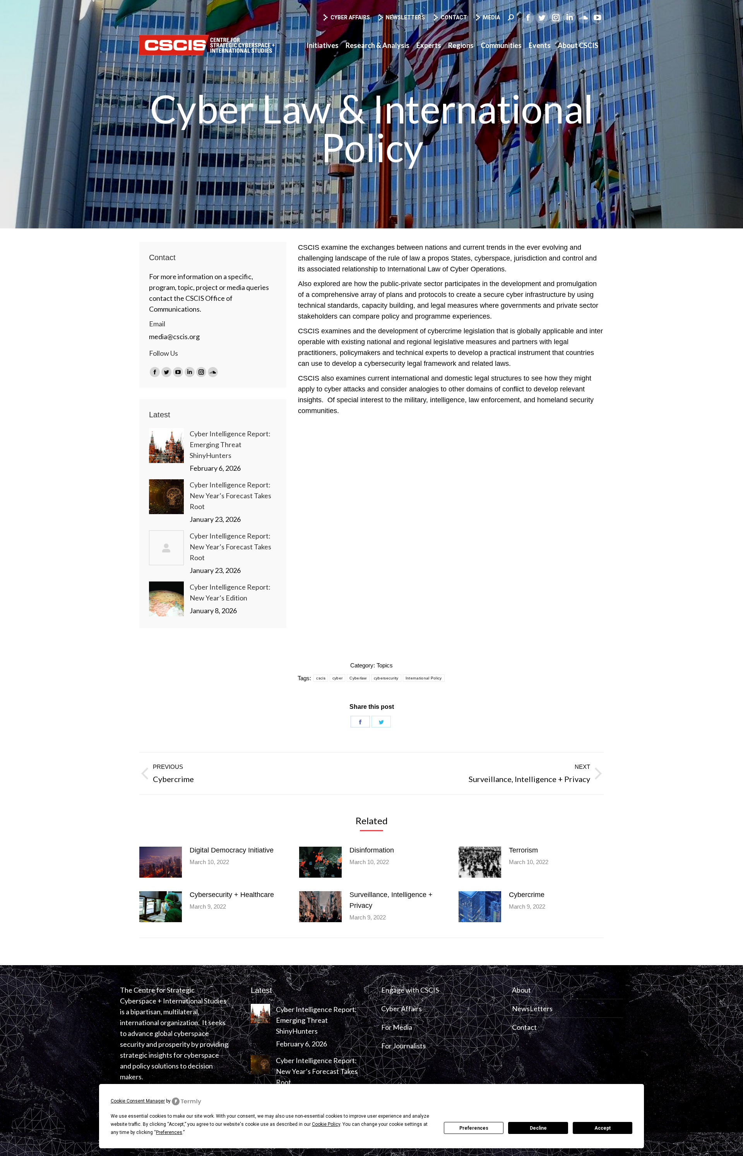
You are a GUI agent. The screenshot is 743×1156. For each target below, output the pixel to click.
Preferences (473, 1128)
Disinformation (371, 850)
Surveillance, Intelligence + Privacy (391, 900)
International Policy (424, 678)
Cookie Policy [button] (326, 1124)
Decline (538, 1128)
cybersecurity (386, 678)
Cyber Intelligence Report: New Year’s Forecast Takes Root (230, 495)
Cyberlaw (357, 678)
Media (491, 17)
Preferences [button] (169, 1132)
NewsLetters (532, 1008)
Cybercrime (526, 895)
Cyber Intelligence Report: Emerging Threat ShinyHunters (230, 444)
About (521, 990)
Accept (602, 1128)
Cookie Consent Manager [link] (138, 1101)
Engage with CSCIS (410, 990)
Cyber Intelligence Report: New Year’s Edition (230, 592)
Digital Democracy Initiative (232, 850)
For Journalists (403, 1045)
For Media (396, 1027)
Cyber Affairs (350, 17)
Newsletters (405, 17)
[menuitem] (322, 45)
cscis (320, 678)
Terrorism (523, 850)
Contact (454, 17)
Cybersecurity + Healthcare (232, 895)
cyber (337, 678)
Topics (385, 665)
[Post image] (166, 445)
